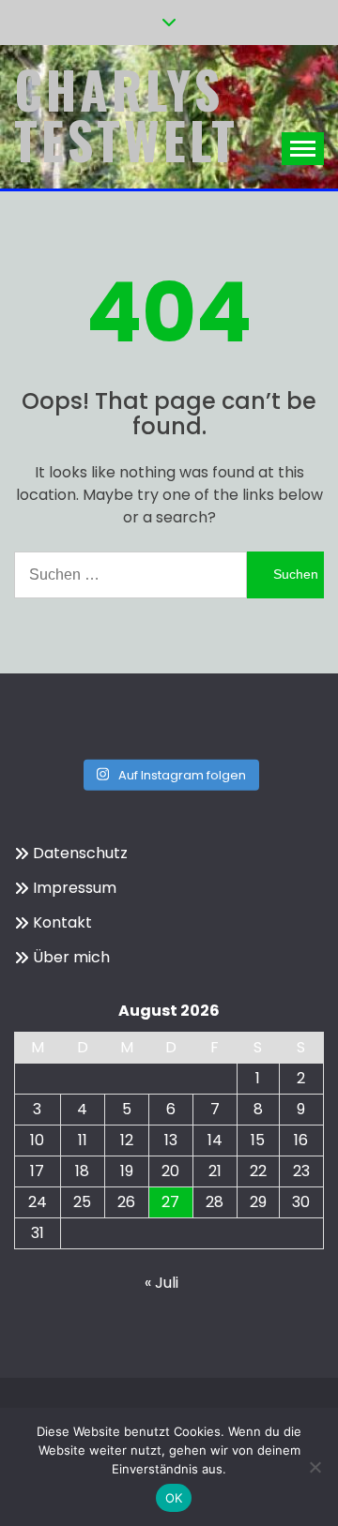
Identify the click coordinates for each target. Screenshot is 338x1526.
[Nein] (314, 1467)
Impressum (74, 888)
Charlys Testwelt (126, 114)
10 (37, 1140)
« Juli (161, 1282)
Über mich (71, 957)
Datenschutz (80, 853)
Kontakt (62, 922)
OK (174, 1497)
